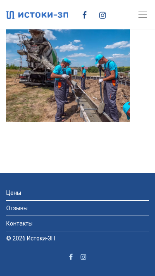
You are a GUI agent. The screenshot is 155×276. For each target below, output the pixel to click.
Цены (13, 193)
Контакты (19, 223)
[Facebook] (87, 14)
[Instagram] (105, 14)
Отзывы (17, 208)
